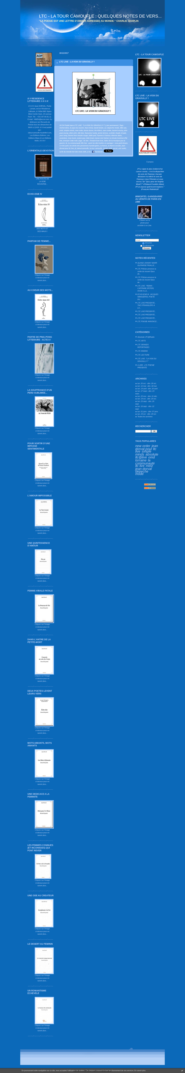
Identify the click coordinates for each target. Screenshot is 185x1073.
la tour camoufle (96, 148)
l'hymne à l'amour (103, 135)
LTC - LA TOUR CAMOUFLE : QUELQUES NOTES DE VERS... (100, 16)
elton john (73, 133)
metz (149, 466)
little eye (123, 128)
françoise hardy (91, 133)
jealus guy (81, 138)
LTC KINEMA (142, 351)
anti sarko (122, 148)
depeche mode (141, 473)
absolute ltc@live (146, 456)
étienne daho (116, 135)
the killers (98, 130)
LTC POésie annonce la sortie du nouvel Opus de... (146, 271)
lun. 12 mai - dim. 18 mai (147, 386)
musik (105, 148)
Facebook (98, 152)
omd (151, 457)
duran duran (89, 130)
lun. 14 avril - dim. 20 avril (147, 389)
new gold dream (121, 143)
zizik (110, 148)
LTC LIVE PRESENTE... (146, 311)
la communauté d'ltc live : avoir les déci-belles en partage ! (91, 143)
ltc (66, 143)
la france (103, 146)
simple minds (143, 452)
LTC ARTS (141, 341)
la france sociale (114, 146)
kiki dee (81, 133)
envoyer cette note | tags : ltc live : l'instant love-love (83, 141)
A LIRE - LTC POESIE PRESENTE (145, 366)
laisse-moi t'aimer (102, 138)
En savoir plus (140, 1071)
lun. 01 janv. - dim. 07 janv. (147, 411)
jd (75, 148)
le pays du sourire (77, 128)
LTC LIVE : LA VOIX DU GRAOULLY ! (77, 62)
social (115, 148)
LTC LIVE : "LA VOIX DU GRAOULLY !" (146, 360)
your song (63, 135)
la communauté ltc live (145, 463)
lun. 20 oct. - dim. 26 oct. (146, 383)
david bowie (98, 128)
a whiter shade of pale (117, 133)
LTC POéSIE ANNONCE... (147, 321)
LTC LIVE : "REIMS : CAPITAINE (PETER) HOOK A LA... (145, 288)
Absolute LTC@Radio (146, 337)
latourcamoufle (83, 148)
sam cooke (107, 130)
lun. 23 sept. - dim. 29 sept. (144, 402)
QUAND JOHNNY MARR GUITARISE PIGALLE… (147, 264)
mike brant (90, 138)
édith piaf (92, 135)
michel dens (64, 128)
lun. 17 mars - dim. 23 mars (144, 392)
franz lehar (89, 128)
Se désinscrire (148, 245)
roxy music (72, 138)
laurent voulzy (117, 130)
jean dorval (143, 469)
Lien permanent (112, 125)
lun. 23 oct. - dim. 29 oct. (146, 414)
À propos (149, 162)
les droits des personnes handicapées (84, 146)
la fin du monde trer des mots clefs (73, 152)
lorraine (141, 460)
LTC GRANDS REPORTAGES (143, 346)
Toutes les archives (144, 416)
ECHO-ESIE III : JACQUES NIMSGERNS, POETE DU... (147, 296)
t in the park (64, 146)
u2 (105, 128)
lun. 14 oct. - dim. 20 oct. (146, 399)
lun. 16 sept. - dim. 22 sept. (144, 407)
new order (142, 446)
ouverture (63, 138)
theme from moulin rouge (78, 135)
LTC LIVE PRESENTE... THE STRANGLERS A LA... (146, 305)
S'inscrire (148, 243)
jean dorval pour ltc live (146, 448)
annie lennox (103, 133)
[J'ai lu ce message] (182, 1070)
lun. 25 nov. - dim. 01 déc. (147, 396)
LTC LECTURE (143, 355)
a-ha (89, 152)
